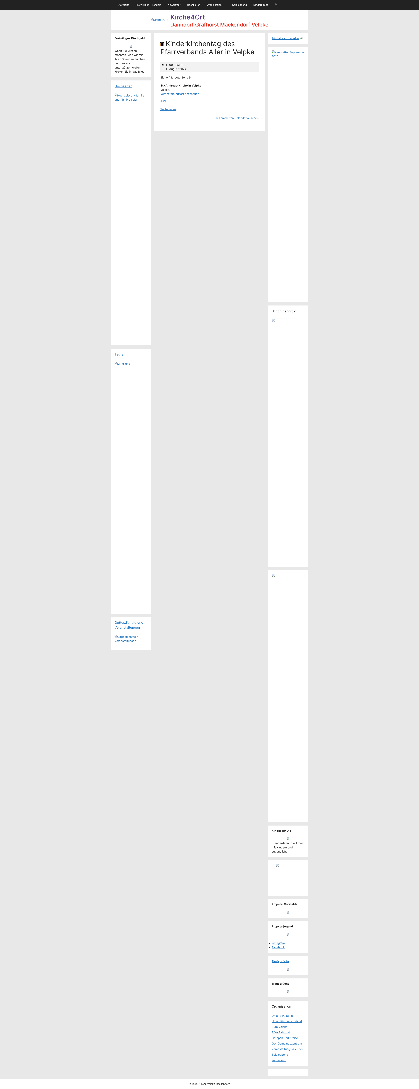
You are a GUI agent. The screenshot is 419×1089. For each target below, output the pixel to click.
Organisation (214, 4)
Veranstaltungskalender (287, 1049)
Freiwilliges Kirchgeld (148, 4)
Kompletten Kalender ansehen (239, 118)
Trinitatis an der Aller (285, 38)
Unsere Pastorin (282, 1015)
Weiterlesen (168, 109)
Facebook (278, 947)
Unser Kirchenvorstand (287, 1021)
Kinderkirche (260, 4)
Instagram (278, 943)
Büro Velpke (279, 1026)
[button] (277, 5)
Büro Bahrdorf (281, 1032)
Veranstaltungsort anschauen (179, 94)
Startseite (123, 4)
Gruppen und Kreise (285, 1038)
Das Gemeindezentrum (287, 1043)
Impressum (279, 1060)
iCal (163, 101)
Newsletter (174, 4)
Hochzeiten (193, 4)
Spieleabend (239, 4)
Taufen (120, 354)
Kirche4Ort (187, 17)
